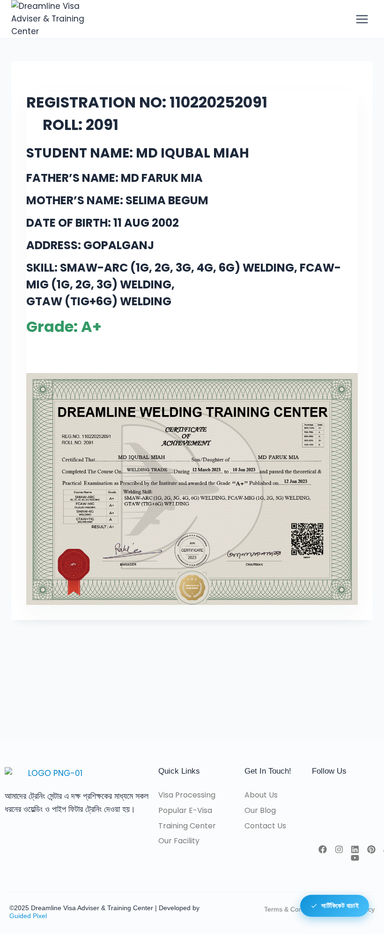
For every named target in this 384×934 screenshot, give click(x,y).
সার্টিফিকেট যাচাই (340, 907)
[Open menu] (362, 19)
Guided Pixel (28, 916)
